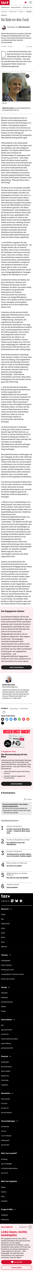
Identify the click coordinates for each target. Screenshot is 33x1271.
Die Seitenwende (7, 1002)
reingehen (4, 1085)
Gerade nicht (23, 1227)
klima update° (5, 1071)
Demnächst (5, 1126)
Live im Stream (6, 1136)
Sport (3, 933)
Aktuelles (4, 993)
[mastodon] (12, 902)
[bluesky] (16, 902)
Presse (3, 1011)
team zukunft (5, 1099)
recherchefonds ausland (9, 1039)
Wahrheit (4, 947)
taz (5, 896)
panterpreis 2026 (7, 1048)
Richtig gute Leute (7, 970)
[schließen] (30, 1227)
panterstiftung (6, 1043)
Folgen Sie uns (5, 901)
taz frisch (4, 1103)
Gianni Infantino (6, 965)
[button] (30, 2)
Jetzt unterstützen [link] (16, 667)
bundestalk (5, 1062)
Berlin (3, 937)
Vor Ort (3, 1131)
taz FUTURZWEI (6, 1164)
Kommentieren (14, 708)
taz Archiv (4, 1173)
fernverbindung (6, 1067)
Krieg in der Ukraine (8, 979)
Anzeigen (4, 1201)
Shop (3, 1196)
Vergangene (5, 1140)
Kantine (3, 1192)
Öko (2, 919)
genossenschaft (6, 1030)
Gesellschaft (12, 11)
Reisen (3, 1187)
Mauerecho (5, 1076)
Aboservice (5, 1219)
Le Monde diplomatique (9, 1168)
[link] (5, 7)
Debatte (21, 11)
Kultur (3, 928)
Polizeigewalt (5, 960)
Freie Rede (4, 1080)
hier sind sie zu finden (11, 812)
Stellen (3, 1006)
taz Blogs (4, 1159)
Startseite (4, 11)
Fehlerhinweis (24, 708)
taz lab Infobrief (6, 1112)
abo (2, 1025)
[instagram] (21, 902)
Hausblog (4, 997)
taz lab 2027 (5, 1145)
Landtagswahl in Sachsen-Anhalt (12, 974)
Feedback (4, 1215)
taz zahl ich (5, 1034)
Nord (2, 942)
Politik (3, 914)
